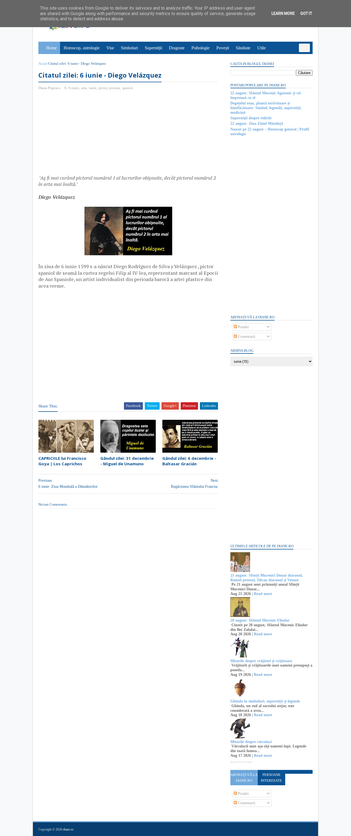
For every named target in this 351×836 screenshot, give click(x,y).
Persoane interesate (271, 778)
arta (84, 88)
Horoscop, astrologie (82, 48)
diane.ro (68, 829)
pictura (114, 88)
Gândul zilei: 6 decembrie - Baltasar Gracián (189, 460)
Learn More (283, 13)
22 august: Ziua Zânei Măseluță (256, 123)
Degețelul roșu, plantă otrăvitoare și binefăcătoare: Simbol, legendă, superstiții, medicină (266, 108)
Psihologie (200, 48)
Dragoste (177, 48)
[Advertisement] (84, 134)
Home (51, 48)
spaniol (127, 88)
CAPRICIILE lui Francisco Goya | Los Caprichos (62, 460)
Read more (263, 594)
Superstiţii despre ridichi (250, 118)
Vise (110, 48)
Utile (261, 48)
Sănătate (243, 48)
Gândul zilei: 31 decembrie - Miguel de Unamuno (127, 460)
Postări (243, 327)
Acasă (42, 63)
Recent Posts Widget (241, 762)
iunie (93, 88)
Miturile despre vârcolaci (251, 742)
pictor (103, 88)
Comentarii (246, 337)
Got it (306, 13)
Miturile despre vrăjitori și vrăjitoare (261, 661)
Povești (222, 48)
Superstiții (153, 48)
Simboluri (129, 48)
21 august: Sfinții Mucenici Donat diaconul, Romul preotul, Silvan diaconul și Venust (266, 577)
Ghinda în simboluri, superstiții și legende (265, 701)
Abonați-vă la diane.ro (243, 778)
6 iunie (74, 88)
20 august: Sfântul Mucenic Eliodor (260, 620)
